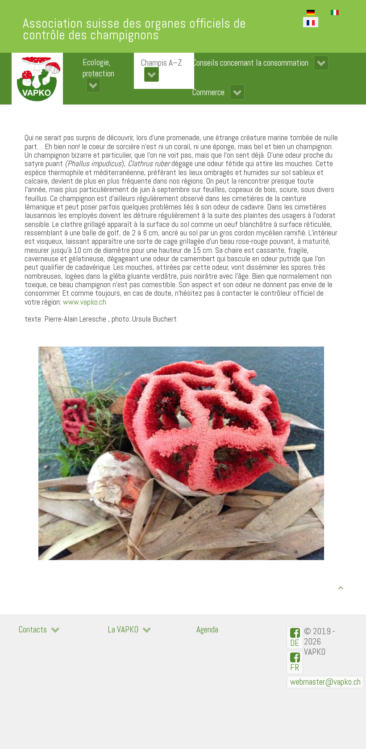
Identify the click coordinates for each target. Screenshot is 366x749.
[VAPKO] (37, 79)
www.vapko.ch (84, 302)
